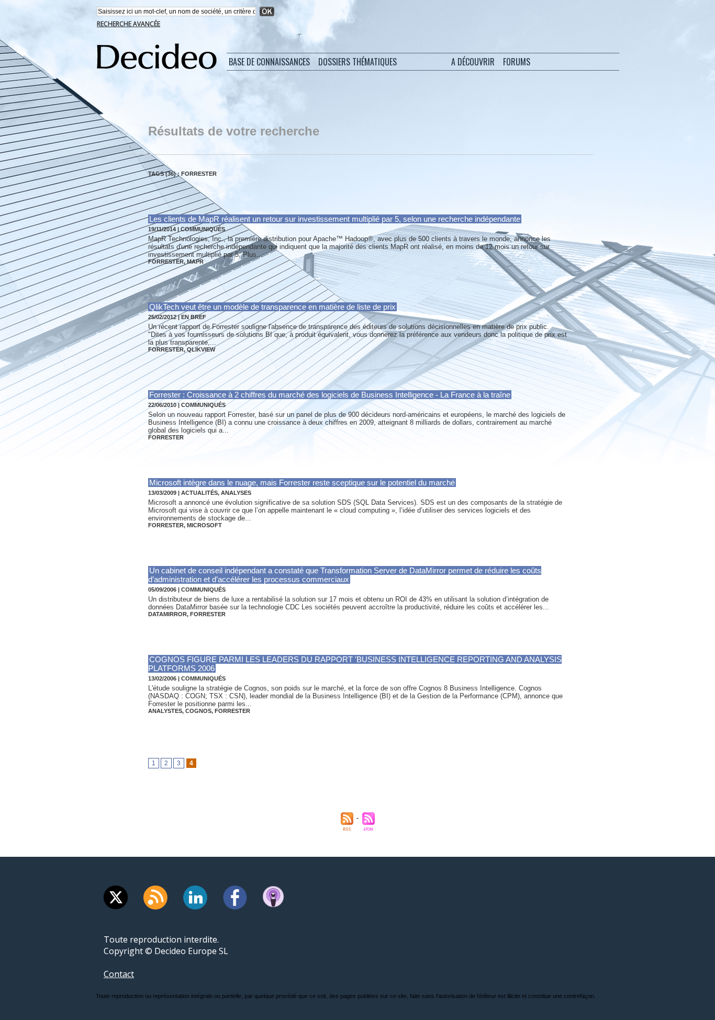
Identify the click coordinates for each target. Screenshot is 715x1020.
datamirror (167, 614)
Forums (516, 61)
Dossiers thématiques (357, 61)
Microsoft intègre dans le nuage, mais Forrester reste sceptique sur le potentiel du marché (302, 482)
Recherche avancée (128, 23)
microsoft (204, 525)
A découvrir (473, 61)
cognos (198, 711)
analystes (165, 711)
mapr (195, 261)
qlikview (201, 349)
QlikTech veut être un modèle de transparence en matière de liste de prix (272, 306)
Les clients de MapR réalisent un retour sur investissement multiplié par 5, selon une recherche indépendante (334, 218)
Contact (119, 974)
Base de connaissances (269, 61)
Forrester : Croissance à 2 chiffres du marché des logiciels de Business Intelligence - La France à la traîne (329, 394)
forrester (166, 261)
